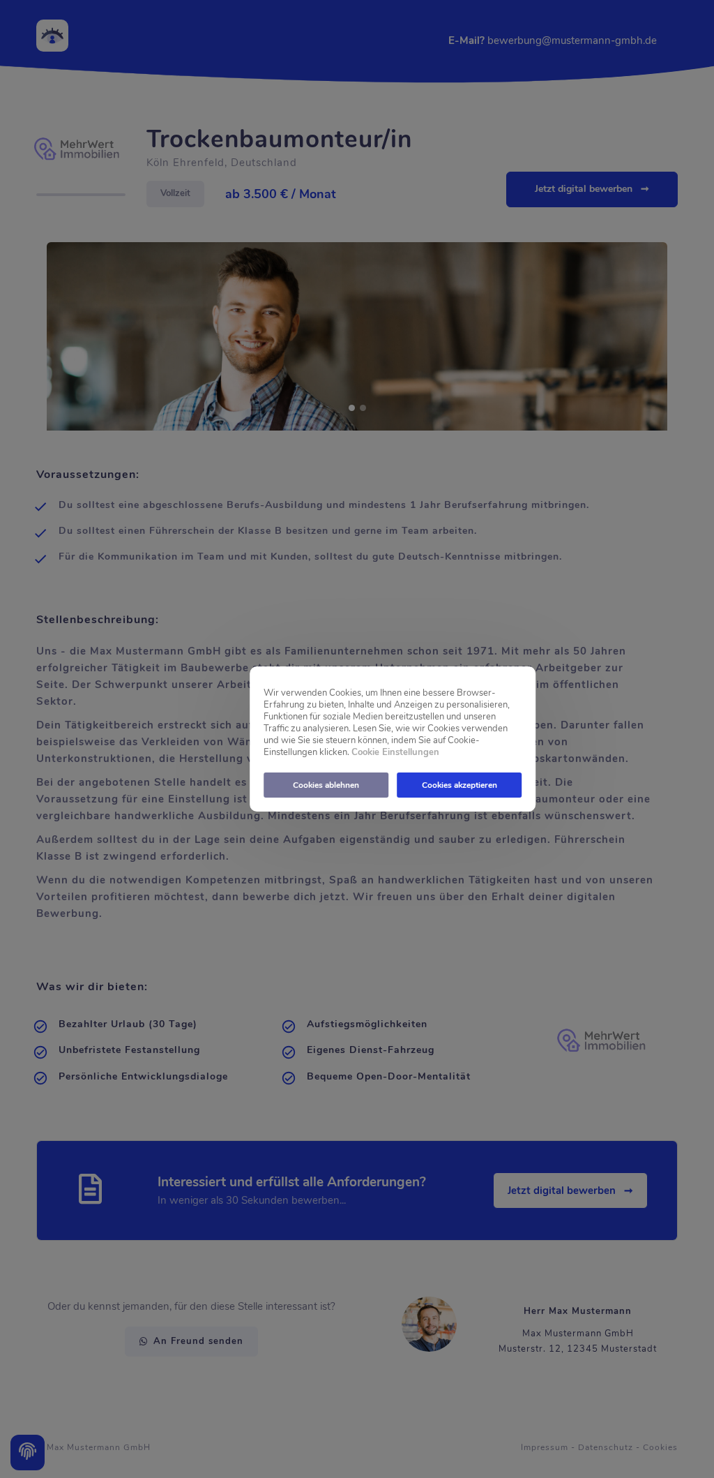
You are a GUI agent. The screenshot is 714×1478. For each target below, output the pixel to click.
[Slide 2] (363, 408)
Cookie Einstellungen (395, 752)
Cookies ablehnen (326, 785)
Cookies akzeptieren (459, 785)
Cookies (660, 1447)
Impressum (544, 1447)
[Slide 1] (352, 408)
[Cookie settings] (27, 1452)
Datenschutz (605, 1447)
